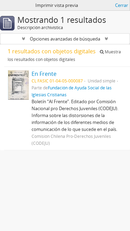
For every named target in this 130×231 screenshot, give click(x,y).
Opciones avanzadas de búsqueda (65, 39)
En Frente (44, 74)
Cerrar (121, 5)
